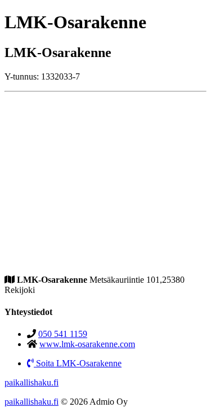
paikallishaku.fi (32, 382)
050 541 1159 (62, 334)
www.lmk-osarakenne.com (87, 344)
